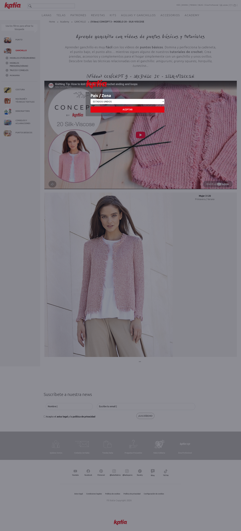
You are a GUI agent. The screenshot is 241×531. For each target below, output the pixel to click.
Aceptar (127, 109)
